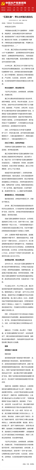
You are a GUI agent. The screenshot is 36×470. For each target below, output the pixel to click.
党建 (21, 7)
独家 (29, 7)
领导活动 (9, 10)
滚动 (29, 10)
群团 (25, 7)
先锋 (25, 10)
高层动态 (3, 7)
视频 (33, 7)
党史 (21, 10)
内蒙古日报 (24, 20)
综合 (33, 10)
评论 (18, 10)
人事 (14, 7)
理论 (18, 7)
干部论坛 (9, 7)
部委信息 (3, 10)
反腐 (14, 10)
